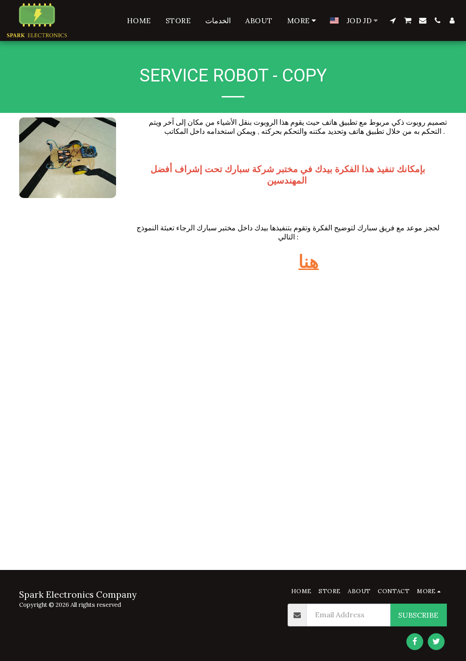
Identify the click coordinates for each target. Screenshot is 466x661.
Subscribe (418, 615)
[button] (393, 20)
